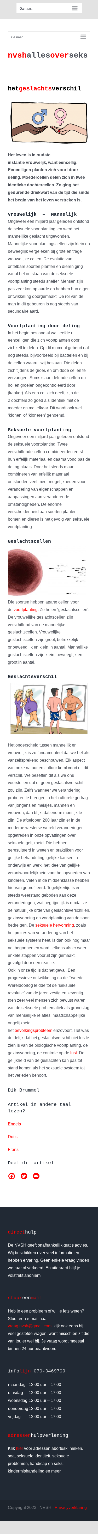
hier (19, 1448)
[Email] (36, 1176)
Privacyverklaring (71, 1507)
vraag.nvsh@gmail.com (29, 1326)
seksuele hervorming (54, 925)
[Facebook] (11, 1176)
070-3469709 (49, 1371)
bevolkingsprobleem (33, 1030)
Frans (13, 1149)
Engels (14, 1124)
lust (73, 1053)
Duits (13, 1137)
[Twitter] (24, 1176)
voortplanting (26, 609)
